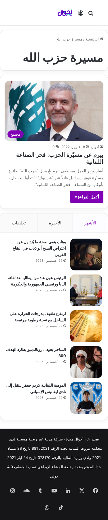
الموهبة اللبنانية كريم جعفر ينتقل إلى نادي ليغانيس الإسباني (36, 388)
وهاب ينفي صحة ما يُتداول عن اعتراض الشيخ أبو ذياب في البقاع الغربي (39, 247)
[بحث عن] (91, 14)
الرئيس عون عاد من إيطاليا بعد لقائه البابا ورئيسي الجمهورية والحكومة (37, 280)
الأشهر (90, 223)
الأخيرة (55, 223)
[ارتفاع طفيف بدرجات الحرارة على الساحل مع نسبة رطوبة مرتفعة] (86, 326)
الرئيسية (93, 39)
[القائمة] (101, 14)
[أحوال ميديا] (64, 12)
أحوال (95, 147)
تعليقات (19, 223)
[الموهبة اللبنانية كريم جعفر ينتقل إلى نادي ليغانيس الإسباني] (86, 398)
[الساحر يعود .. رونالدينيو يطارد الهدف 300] (86, 362)
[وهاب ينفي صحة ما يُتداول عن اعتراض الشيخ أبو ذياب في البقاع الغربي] (86, 254)
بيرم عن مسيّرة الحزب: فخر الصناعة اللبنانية (59, 157)
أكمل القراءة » (87, 196)
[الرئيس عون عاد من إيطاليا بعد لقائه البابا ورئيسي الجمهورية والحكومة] (86, 290)
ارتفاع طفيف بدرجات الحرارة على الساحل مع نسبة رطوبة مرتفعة (38, 316)
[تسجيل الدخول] (81, 14)
